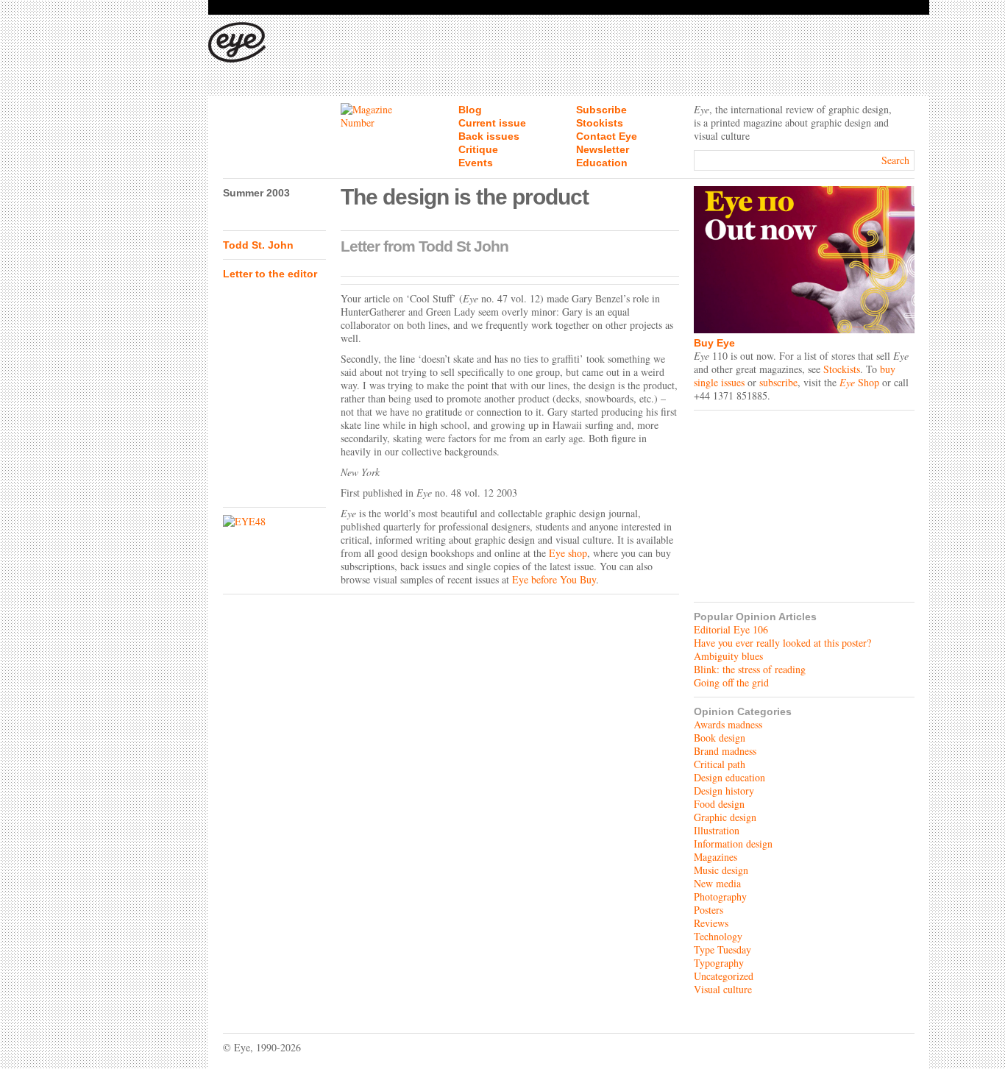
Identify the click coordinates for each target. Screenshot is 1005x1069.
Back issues (488, 136)
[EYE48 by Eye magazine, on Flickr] (274, 521)
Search (895, 160)
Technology (718, 936)
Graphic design (725, 817)
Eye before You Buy (554, 579)
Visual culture (723, 989)
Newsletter (602, 149)
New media (717, 883)
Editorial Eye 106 (731, 629)
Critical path (719, 764)
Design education (729, 777)
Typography (719, 963)
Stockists (599, 123)
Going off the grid (731, 682)
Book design (719, 738)
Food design (719, 804)
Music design (721, 870)
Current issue (492, 123)
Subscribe (601, 110)
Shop (859, 382)
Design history (724, 791)
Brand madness (725, 751)
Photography (720, 896)
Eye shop (568, 553)
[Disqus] (451, 786)
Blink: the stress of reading (750, 669)
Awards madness (728, 724)
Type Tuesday (722, 949)
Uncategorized (723, 976)
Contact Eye (606, 136)
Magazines (715, 857)
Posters (708, 910)
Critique (478, 149)
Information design (733, 843)
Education (602, 162)
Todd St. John (258, 245)
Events (475, 162)
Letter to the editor (270, 274)
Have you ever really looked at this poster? (782, 643)
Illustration (716, 830)
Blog (470, 110)
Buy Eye (714, 343)
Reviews (711, 923)
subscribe (778, 382)
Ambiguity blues (728, 656)
